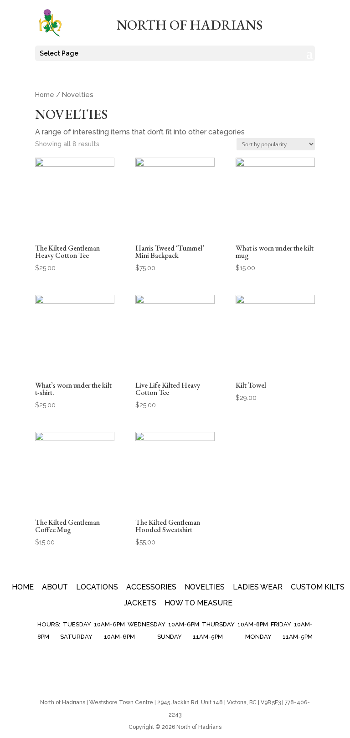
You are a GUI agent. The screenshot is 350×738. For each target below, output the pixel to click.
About (55, 587)
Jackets (140, 603)
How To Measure (198, 603)
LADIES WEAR (258, 587)
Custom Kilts (318, 587)
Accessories (151, 587)
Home (44, 94)
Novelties (205, 587)
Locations (97, 587)
